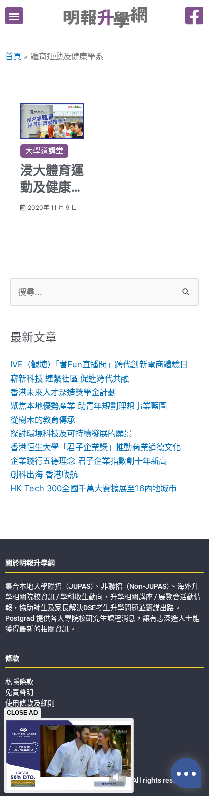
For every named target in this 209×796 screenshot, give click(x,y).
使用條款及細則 (30, 703)
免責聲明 (19, 692)
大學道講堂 (44, 150)
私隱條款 (19, 682)
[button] (14, 16)
